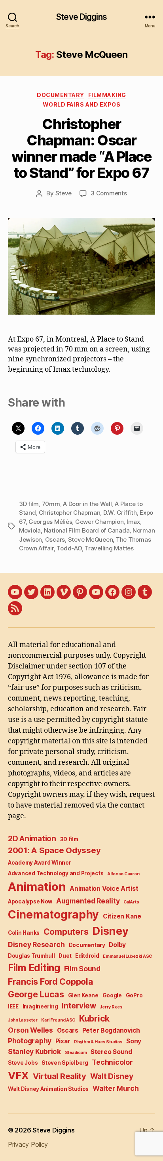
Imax (133, 521)
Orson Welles (30, 1030)
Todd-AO (69, 548)
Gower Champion (99, 521)
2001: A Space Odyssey (54, 850)
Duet (65, 956)
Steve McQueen (90, 539)
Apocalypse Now (30, 901)
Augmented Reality (87, 901)
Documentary (60, 95)
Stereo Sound (111, 1052)
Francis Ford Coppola (50, 981)
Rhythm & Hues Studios (98, 1042)
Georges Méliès (50, 521)
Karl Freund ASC (58, 1020)
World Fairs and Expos (82, 104)
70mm (51, 504)
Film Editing (34, 968)
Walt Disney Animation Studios (48, 1089)
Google (112, 995)
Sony (133, 1041)
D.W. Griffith (120, 512)
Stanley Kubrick (34, 1051)
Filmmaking (107, 95)
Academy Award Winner (39, 862)
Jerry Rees (111, 1007)
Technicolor (112, 1062)
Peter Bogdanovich (111, 1030)
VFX (18, 1075)
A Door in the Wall (87, 504)
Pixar (62, 1041)
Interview (79, 1005)
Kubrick (94, 1018)
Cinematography (53, 914)
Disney (110, 931)
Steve (63, 193)
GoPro (134, 995)
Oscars (55, 539)
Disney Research (36, 944)
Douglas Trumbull (31, 956)
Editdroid (87, 956)
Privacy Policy (28, 1144)
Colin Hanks (24, 933)
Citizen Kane (122, 916)
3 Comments (109, 193)
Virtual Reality (59, 1076)
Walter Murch (116, 1088)
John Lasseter (23, 1020)
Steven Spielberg (65, 1063)
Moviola (30, 530)
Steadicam (76, 1052)
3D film (29, 504)
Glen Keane (83, 995)
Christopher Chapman (69, 512)
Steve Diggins (81, 17)
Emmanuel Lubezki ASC (127, 956)
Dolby (117, 945)
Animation (37, 887)
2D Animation (32, 838)
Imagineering (40, 1006)
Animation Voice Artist (104, 888)
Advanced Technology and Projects (55, 873)
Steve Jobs (23, 1063)
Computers (66, 931)
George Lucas (36, 994)
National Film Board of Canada (87, 530)
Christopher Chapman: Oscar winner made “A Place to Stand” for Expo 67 (81, 148)
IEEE (13, 1006)
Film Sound (82, 968)
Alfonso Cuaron (123, 873)
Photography (29, 1041)
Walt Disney (111, 1076)
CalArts (131, 902)
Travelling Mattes (109, 548)
